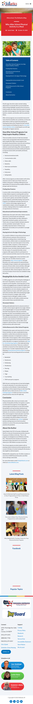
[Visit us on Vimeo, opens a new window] (21, 701)
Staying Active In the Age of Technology (16, 76)
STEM (4, 203)
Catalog (20, 627)
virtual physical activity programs (16, 350)
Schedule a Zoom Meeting (8, 647)
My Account (21, 647)
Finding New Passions (11, 68)
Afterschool (10, 18)
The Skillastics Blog (20, 18)
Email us (6, 652)
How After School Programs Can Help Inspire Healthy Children (16, 64)
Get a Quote (4, 644)
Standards (20, 633)
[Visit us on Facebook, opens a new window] (11, 701)
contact (20, 419)
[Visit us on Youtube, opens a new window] (17, 701)
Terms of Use (21, 639)
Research (20, 636)
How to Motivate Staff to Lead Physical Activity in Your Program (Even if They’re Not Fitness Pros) (16, 495)
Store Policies (21, 644)
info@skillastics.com (22, 460)
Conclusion (9, 92)
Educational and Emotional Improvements (13, 72)
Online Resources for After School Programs (15, 86)
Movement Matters (11, 83)
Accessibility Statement (24, 642)
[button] (27, 3)
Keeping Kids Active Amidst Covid (15, 80)
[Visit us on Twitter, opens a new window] (14, 701)
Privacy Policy (22, 630)
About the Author (10, 95)
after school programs (16, 260)
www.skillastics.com (13, 462)
